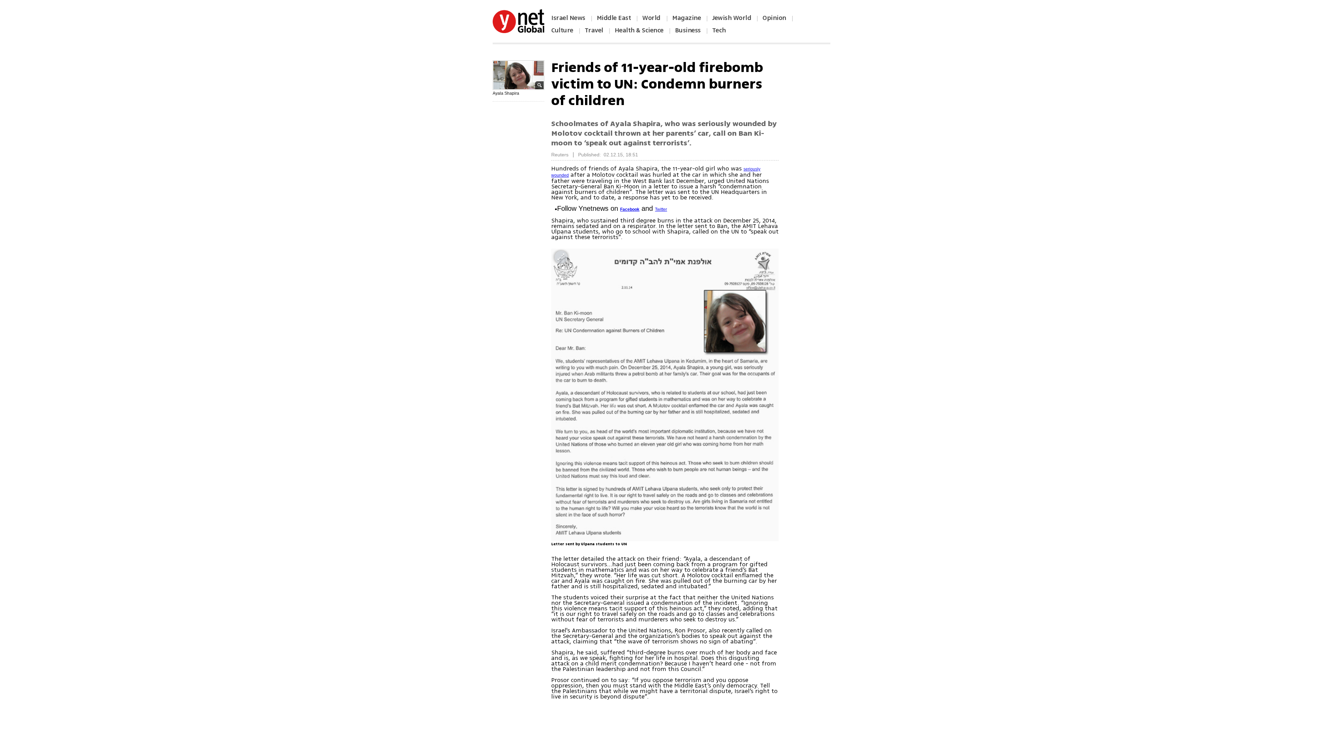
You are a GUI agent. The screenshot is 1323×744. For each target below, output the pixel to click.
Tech (719, 30)
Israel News (568, 18)
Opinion (774, 18)
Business (688, 30)
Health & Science (639, 30)
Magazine (686, 18)
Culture (562, 30)
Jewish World (731, 18)
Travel (594, 30)
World (652, 18)
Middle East (614, 18)
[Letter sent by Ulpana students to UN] (665, 395)
